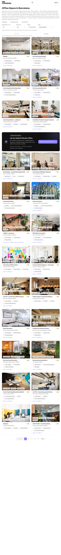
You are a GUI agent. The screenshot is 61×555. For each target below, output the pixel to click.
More (28, 24)
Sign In (56, 2)
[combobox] (8, 27)
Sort (39, 24)
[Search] (32, 2)
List (18, 34)
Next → (43, 438)
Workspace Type (6, 24)
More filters (33, 27)
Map (47, 34)
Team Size (18, 24)
